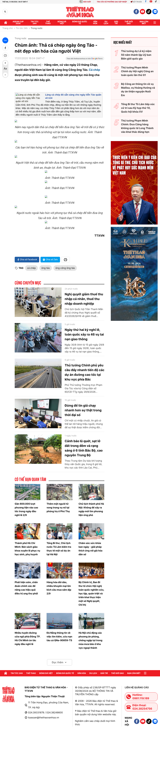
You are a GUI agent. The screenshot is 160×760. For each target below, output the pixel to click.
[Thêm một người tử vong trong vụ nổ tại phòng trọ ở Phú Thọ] (59, 492)
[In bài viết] (5, 55)
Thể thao (48, 22)
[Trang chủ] (5, 22)
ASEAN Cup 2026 (18, 22)
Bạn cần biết (144, 22)
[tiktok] (148, 11)
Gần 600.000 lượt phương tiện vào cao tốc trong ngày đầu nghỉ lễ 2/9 (26, 509)
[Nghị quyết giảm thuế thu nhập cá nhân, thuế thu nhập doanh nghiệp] (38, 302)
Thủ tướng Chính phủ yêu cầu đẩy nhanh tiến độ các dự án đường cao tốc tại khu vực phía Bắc (84, 372)
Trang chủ (7, 28)
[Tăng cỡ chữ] (5, 63)
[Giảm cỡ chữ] (5, 74)
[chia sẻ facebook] (5, 48)
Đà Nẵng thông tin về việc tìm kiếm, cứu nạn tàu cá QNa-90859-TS (59, 636)
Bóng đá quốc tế (79, 22)
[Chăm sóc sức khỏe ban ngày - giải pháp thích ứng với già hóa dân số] (91, 531)
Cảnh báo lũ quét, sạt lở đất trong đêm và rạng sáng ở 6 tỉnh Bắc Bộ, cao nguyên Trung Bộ (84, 448)
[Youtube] (151, 2)
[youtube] (142, 11)
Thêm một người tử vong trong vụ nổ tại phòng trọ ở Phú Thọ (58, 507)
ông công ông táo (65, 267)
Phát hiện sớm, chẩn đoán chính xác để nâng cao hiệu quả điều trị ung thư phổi (26, 588)
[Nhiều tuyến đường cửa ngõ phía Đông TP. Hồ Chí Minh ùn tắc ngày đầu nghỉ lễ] (27, 621)
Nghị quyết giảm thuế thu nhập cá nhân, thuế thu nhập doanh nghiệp (84, 298)
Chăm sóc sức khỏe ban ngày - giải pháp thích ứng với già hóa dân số (90, 549)
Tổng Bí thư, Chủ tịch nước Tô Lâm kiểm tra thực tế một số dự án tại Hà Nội (59, 549)
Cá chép (94, 70)
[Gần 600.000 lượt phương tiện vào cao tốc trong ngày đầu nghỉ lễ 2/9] (27, 492)
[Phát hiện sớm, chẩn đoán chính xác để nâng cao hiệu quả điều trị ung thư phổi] (27, 571)
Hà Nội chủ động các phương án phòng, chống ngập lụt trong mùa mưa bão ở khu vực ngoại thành (90, 640)
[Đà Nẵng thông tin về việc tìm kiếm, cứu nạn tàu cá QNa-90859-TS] (59, 621)
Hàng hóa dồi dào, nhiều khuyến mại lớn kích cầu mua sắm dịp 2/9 (59, 588)
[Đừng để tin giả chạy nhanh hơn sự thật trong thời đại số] (38, 413)
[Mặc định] (5, 69)
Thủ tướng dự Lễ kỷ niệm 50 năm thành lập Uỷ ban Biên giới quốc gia (136, 54)
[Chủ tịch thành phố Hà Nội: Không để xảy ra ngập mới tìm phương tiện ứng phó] (91, 492)
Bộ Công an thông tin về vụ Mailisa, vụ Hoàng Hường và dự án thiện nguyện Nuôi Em (138, 89)
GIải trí (116, 22)
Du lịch (106, 22)
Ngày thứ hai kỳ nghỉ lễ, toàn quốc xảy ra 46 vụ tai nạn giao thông (84, 334)
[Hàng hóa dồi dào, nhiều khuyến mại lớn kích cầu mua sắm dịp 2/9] (59, 571)
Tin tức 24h (34, 22)
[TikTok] (156, 2)
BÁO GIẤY (87, 2)
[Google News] (84, 59)
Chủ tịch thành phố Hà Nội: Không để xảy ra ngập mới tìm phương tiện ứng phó (91, 509)
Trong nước (36, 28)
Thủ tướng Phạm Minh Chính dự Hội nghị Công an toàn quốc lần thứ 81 (137, 71)
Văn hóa (95, 22)
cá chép (31, 267)
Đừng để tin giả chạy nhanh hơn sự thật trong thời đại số (83, 410)
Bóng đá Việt (62, 22)
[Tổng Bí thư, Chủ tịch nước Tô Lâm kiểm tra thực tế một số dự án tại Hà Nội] (59, 531)
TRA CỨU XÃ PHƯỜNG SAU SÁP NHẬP (112, 2)
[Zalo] (155, 11)
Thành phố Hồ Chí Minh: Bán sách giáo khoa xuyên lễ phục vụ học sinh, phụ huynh (27, 549)
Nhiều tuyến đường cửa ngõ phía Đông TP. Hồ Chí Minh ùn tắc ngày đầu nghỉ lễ (27, 638)
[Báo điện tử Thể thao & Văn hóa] (80, 11)
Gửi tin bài (137, 2)
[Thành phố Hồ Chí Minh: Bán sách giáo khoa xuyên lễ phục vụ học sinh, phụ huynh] (27, 531)
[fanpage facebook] (136, 11)
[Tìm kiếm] (5, 11)
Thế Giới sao (129, 22)
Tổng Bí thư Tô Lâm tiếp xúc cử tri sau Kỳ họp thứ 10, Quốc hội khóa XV (138, 108)
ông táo (45, 267)
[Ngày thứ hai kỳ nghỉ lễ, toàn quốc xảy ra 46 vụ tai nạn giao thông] (38, 337)
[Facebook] (145, 2)
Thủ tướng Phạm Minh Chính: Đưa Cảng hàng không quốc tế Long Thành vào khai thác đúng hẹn (137, 126)
